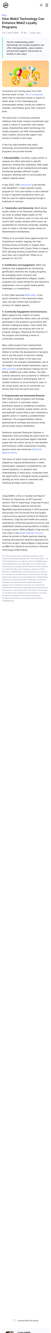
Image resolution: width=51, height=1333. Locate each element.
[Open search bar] (41, 5)
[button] (47, 5)
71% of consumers (34, 94)
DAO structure (9, 368)
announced (26, 184)
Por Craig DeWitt (10, 32)
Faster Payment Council (31, 533)
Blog (4, 15)
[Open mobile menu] (47, 5)
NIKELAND (30, 295)
